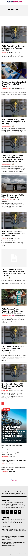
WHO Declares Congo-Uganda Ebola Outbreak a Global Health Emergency (12, 311)
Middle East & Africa (6, 199)
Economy (3, 533)
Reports (3, 52)
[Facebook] (3, 512)
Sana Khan (11, 52)
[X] (15, 512)
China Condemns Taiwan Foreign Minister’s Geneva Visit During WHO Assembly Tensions (13, 272)
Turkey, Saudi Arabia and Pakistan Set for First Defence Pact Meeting (13, 468)
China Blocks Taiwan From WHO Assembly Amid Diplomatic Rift (12, 348)
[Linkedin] (11, 512)
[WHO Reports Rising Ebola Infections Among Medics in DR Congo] (14, 108)
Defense (3, 449)
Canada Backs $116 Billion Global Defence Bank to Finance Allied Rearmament (13, 461)
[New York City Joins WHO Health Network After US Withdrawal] (14, 373)
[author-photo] (8, 52)
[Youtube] (19, 512)
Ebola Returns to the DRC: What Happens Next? (12, 196)
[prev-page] (2, 475)
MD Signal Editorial (7, 440)
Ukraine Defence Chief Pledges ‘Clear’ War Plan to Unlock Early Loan (13, 543)
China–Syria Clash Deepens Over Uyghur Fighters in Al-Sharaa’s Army (11, 446)
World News (4, 277)
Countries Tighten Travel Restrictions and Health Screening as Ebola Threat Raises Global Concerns (12, 158)
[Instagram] (7, 512)
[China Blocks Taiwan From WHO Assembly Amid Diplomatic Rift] (14, 335)
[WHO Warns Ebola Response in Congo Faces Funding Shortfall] (14, 34)
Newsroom (17, 315)
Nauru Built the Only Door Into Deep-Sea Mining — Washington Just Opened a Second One (14, 432)
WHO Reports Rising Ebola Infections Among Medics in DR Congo (13, 121)
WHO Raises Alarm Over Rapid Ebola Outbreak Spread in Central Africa (13, 234)
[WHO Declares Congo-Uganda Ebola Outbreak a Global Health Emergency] (14, 297)
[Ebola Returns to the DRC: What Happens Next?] (14, 184)
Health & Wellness (6, 88)
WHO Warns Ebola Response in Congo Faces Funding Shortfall (13, 48)
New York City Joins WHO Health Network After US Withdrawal (12, 386)
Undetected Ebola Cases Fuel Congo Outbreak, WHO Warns (13, 84)
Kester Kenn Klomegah (20, 199)
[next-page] (12, 403)
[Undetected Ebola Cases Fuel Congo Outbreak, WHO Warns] (14, 70)
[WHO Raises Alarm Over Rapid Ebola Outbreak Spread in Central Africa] (14, 220)
